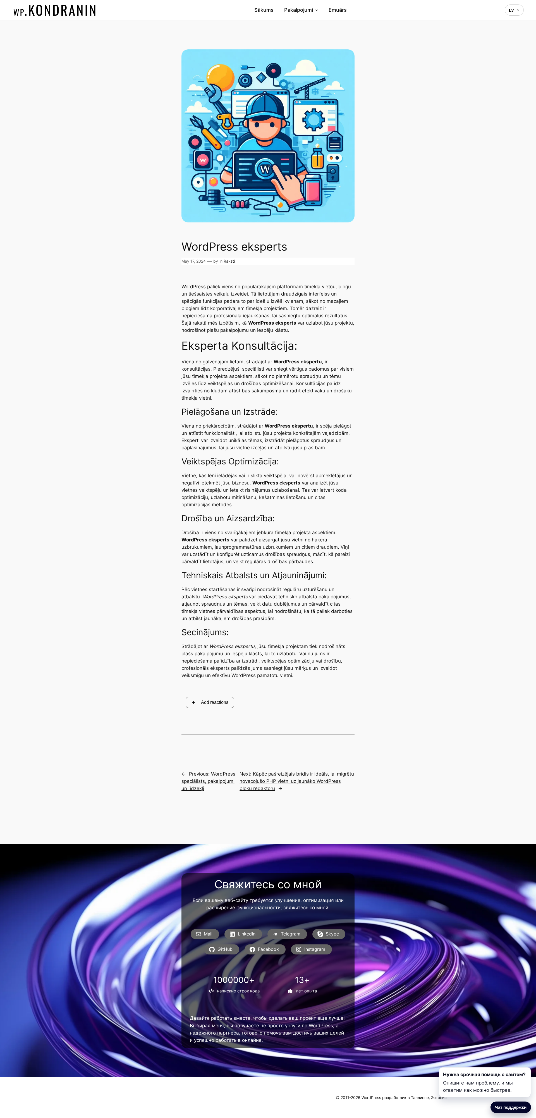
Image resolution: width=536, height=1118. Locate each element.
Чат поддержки (511, 1107)
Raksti (229, 261)
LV (511, 10)
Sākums (264, 10)
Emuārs (338, 10)
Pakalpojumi (298, 10)
